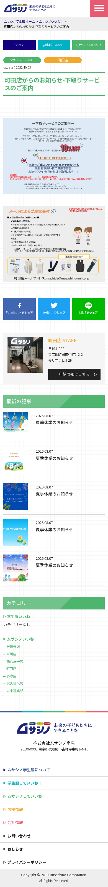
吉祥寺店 (13, 646)
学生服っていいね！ (24, 783)
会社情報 (15, 822)
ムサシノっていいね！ (26, 796)
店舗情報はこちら (74, 374)
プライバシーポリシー (26, 862)
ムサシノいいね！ (88, 44)
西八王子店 (14, 661)
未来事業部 (14, 690)
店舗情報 (15, 809)
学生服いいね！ (54, 44)
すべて (19, 44)
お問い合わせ (19, 835)
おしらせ (15, 849)
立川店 (11, 653)
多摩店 (11, 676)
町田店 (11, 668)
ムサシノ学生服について (28, 769)
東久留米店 (14, 683)
